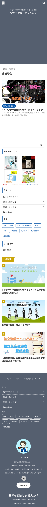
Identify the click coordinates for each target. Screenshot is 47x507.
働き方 (32, 113)
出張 (37, 113)
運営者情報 (27, 379)
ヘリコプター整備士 (22, 113)
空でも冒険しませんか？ (23, 13)
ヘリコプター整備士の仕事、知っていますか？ (23, 109)
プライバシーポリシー (14, 379)
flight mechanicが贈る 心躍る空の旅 (23, 499)
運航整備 (23, 115)
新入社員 (7, 115)
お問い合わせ (23, 485)
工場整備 (14, 231)
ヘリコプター (8, 225)
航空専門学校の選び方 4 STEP (16, 325)
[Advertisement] (23, 40)
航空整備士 (15, 115)
